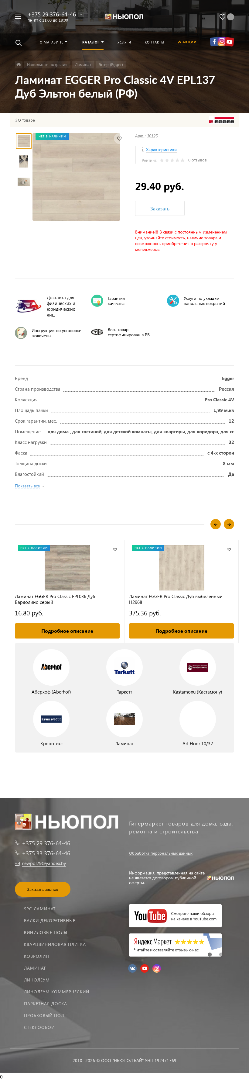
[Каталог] (18, 64)
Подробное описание (67, 631)
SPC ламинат (40, 909)
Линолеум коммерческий (56, 992)
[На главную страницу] (124, 17)
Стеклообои (39, 1027)
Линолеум (37, 980)
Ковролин (36, 956)
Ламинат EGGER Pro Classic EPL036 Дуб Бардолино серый (55, 599)
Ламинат (35, 968)
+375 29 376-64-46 (52, 14)
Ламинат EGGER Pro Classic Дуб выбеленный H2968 (176, 599)
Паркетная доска (45, 1003)
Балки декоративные (49, 920)
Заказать (159, 208)
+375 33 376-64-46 (46, 853)
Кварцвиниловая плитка (55, 944)
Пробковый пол (44, 1015)
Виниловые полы (45, 932)
